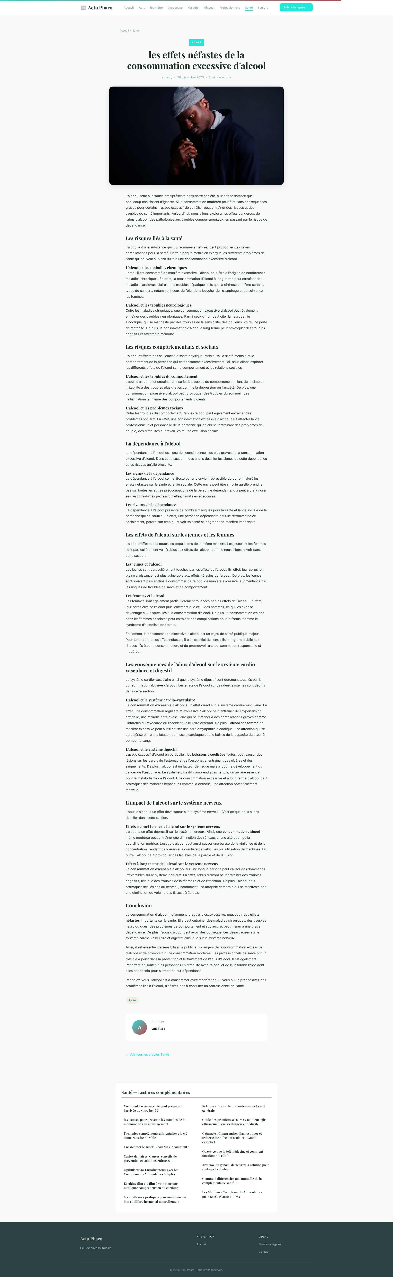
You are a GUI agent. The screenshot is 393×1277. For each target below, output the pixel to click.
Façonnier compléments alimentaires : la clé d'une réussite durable (155, 1135)
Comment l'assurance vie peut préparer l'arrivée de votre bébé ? (152, 1108)
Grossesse (175, 7)
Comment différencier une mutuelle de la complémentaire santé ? (232, 1181)
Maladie (193, 7)
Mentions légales (270, 1244)
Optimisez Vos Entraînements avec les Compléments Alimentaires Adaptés (151, 1172)
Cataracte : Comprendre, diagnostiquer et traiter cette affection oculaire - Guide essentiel (232, 1137)
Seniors (263, 7)
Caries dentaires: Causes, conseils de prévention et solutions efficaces (150, 1158)
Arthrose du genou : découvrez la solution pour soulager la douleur (235, 1167)
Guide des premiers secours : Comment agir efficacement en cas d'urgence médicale (233, 1122)
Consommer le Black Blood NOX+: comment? (156, 1147)
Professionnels (229, 7)
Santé (249, 7)
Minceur (209, 7)
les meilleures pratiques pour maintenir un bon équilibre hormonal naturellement (155, 1199)
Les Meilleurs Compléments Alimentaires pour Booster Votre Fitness (232, 1194)
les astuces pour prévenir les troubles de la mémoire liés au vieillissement (154, 1122)
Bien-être (156, 7)
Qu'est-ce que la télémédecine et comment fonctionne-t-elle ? (232, 1153)
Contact (264, 1251)
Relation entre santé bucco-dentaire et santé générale (233, 1108)
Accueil (129, 7)
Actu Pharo (96, 7)
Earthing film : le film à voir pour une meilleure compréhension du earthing (151, 1185)
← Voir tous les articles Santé (147, 1054)
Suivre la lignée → (296, 7)
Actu (142, 7)
